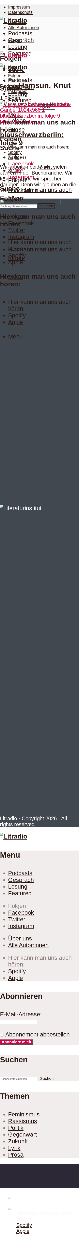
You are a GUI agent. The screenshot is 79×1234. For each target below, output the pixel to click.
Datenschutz (20, 12)
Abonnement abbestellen (37, 1034)
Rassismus (22, 1121)
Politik (15, 1128)
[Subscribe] (9, 1209)
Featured (20, 893)
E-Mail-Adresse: (21, 1014)
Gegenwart (22, 1134)
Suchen (47, 1078)
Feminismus (24, 1114)
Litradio (8, 818)
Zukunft (18, 1141)
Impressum (19, 7)
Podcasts (20, 33)
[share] (9, 1198)
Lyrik (14, 1148)
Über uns (20, 938)
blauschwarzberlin (21, 121)
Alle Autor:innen (23, 27)
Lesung (17, 47)
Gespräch (21, 40)
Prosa (15, 1154)
